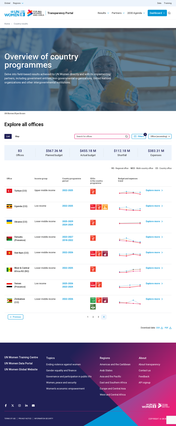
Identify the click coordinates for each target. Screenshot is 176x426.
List (8, 136)
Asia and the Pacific (110, 377)
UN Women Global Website (21, 369)
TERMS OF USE (10, 419)
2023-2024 (67, 286)
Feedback (144, 377)
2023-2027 (67, 237)
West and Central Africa (113, 395)
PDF (166, 328)
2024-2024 (67, 224)
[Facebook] (5, 405)
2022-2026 (67, 252)
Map (17, 136)
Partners (117, 13)
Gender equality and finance (61, 370)
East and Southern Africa (113, 383)
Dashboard (156, 13)
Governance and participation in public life (69, 377)
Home (7, 24)
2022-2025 (67, 190)
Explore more (153, 190)
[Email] (33, 405)
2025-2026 (67, 283)
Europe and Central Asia (113, 389)
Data (159, 3)
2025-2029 (67, 221)
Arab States (106, 370)
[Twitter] (12, 405)
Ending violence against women (63, 364)
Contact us (145, 370)
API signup (144, 383)
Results (102, 13)
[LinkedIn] (26, 405)
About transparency (149, 364)
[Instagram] (19, 405)
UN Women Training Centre (21, 357)
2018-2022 (67, 240)
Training (168, 3)
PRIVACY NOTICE (25, 419)
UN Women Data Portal (18, 363)
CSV (158, 328)
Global (7, 3)
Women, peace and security (61, 383)
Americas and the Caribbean (115, 364)
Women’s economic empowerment (65, 389)
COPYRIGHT (153, 419)
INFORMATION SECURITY (43, 419)
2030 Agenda (134, 13)
